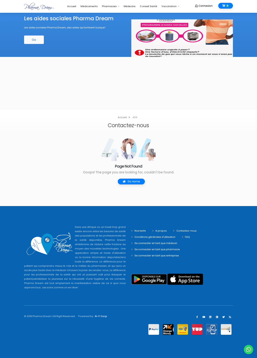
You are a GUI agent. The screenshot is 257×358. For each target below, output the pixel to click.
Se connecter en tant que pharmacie (157, 249)
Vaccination (168, 6)
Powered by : (92, 316)
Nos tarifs (140, 231)
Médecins (129, 6)
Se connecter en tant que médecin (156, 243)
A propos (161, 231)
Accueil (71, 6)
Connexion (205, 6)
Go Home (133, 181)
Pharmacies (109, 6)
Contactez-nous (186, 231)
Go (34, 40)
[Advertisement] (113, 83)
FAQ (187, 237)
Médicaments (89, 6)
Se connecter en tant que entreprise (157, 255)
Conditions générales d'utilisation (155, 237)
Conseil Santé (148, 6)
